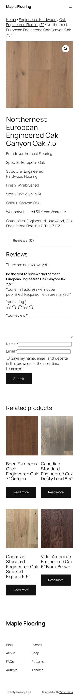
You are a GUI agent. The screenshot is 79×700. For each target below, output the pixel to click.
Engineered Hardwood (37, 19)
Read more (21, 492)
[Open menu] (70, 6)
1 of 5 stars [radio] (8, 306)
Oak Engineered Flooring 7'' (36, 22)
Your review (17, 315)
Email (11, 351)
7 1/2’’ (56, 225)
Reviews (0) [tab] (23, 240)
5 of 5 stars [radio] (31, 306)
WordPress (66, 692)
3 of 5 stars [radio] (19, 306)
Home (11, 19)
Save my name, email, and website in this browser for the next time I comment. (37, 363)
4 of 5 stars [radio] (25, 306)
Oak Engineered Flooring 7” (39, 223)
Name (12, 343)
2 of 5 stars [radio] (14, 306)
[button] (65, 48)
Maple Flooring (18, 6)
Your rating (16, 301)
